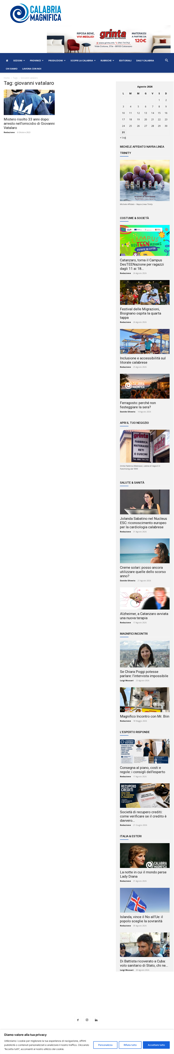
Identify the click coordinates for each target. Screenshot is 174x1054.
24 (123, 125)
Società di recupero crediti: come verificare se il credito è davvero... (143, 816)
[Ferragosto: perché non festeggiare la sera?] (145, 386)
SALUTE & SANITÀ (132, 482)
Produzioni (55, 60)
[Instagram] (87, 1020)
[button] (166, 60)
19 (138, 119)
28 (152, 125)
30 (166, 125)
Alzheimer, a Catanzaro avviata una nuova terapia (144, 616)
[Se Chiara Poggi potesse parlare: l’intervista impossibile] (145, 654)
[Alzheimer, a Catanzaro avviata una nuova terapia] (145, 598)
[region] (87, 1042)
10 (123, 113)
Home (7, 77)
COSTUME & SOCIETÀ (134, 218)
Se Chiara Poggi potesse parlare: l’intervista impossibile (144, 674)
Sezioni (17, 60)
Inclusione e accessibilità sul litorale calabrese (143, 360)
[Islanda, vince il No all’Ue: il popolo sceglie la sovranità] (145, 900)
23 (166, 119)
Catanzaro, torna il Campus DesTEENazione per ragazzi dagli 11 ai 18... (142, 264)
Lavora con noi (31, 68)
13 (145, 113)
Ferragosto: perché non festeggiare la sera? (138, 405)
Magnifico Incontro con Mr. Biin (144, 716)
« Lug (123, 137)
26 (138, 125)
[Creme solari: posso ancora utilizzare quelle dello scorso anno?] (145, 550)
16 (166, 113)
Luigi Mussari (127, 680)
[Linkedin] (96, 1020)
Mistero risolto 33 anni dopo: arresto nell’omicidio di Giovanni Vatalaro (29, 123)
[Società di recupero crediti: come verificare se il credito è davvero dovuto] (145, 795)
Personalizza (105, 1044)
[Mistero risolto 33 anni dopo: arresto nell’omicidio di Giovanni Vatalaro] (29, 102)
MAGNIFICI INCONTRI (134, 633)
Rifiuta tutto (130, 1044)
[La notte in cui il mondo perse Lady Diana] (145, 855)
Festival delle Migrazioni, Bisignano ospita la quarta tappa (140, 313)
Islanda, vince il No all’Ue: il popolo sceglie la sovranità (141, 919)
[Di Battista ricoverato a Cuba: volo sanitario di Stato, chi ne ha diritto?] (145, 945)
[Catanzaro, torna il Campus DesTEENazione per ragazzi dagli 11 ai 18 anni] (145, 240)
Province (35, 60)
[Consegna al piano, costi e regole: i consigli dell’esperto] (145, 751)
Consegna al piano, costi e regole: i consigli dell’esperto (142, 770)
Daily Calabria (145, 60)
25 (130, 125)
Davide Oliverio (127, 411)
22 (159, 119)
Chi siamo (12, 68)
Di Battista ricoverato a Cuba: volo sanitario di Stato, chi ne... (144, 963)
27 (145, 125)
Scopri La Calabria (82, 60)
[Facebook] (77, 1020)
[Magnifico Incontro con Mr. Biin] (145, 699)
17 (123, 119)
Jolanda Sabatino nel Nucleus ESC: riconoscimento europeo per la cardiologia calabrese (143, 523)
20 (145, 119)
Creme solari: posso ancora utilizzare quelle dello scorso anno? (143, 571)
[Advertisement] (87, 1000)
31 (123, 132)
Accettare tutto (156, 1044)
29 (159, 125)
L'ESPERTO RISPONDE (135, 732)
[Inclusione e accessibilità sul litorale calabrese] (145, 341)
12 (138, 113)
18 (130, 119)
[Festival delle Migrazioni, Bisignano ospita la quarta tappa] (145, 292)
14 (152, 113)
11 (130, 113)
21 (152, 119)
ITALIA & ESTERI (131, 836)
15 (159, 113)
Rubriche (106, 60)
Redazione (9, 132)
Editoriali (125, 60)
